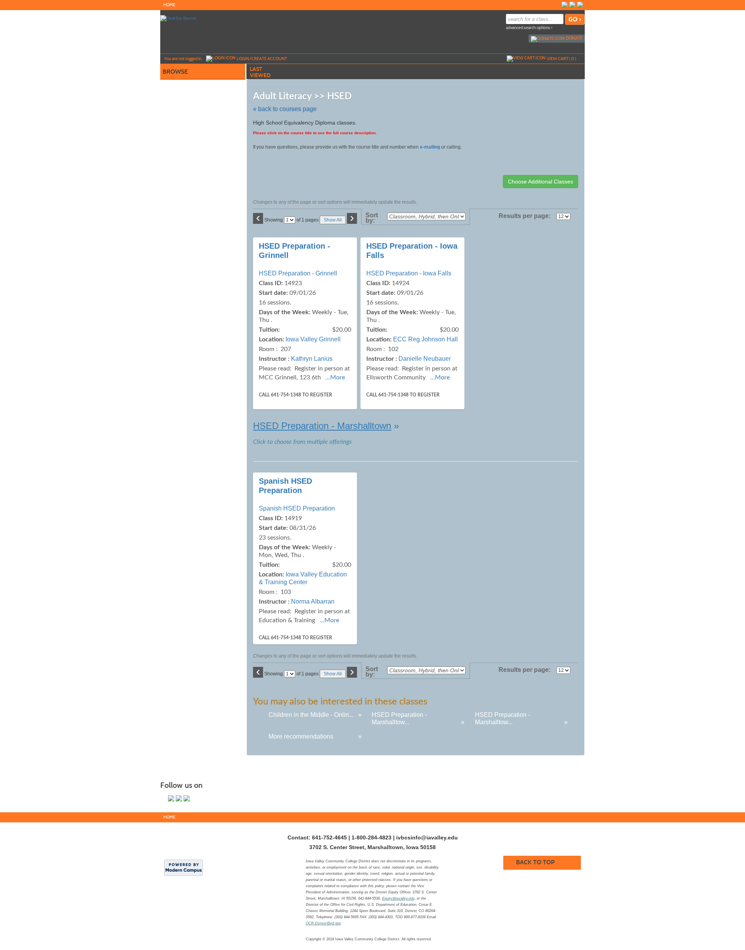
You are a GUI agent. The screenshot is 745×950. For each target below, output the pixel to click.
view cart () (561, 58)
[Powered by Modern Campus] (183, 867)
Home (169, 4)
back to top (535, 862)
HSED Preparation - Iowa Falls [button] (408, 273)
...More (335, 377)
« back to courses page (285, 109)
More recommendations (301, 736)
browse (175, 71)
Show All (333, 220)
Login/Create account (262, 58)
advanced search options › (529, 27)
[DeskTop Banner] (178, 18)
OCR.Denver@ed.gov (323, 923)
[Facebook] (564, 5)
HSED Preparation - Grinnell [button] (298, 273)
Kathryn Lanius (312, 358)
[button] (326, 425)
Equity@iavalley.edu (398, 898)
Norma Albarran (312, 601)
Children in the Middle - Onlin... (311, 714)
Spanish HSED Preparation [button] (297, 508)
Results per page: (527, 216)
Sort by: (372, 218)
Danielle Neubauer (424, 358)
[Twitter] (572, 5)
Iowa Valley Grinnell (313, 339)
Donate (574, 38)
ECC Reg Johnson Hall (425, 339)
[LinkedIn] (580, 5)
